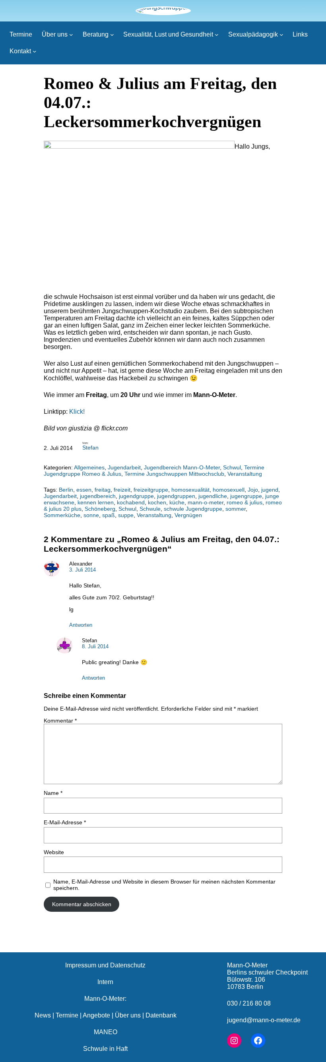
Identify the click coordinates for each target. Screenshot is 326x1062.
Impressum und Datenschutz (105, 965)
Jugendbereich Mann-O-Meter (182, 467)
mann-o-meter (205, 502)
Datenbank (161, 1015)
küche (176, 502)
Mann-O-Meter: (105, 998)
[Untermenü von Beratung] (112, 35)
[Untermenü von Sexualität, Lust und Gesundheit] (217, 35)
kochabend (131, 502)
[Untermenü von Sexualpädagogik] (281, 35)
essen (83, 489)
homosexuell (228, 489)
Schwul (232, 467)
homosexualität (190, 489)
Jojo (253, 489)
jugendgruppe (136, 496)
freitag (103, 489)
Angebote (96, 1015)
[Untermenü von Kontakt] (35, 51)
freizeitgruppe (151, 489)
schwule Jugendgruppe (193, 509)
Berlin (66, 489)
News (43, 1015)
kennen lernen (96, 502)
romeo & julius (244, 502)
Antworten (80, 625)
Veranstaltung (244, 474)
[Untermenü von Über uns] (71, 35)
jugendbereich (98, 496)
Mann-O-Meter (247, 965)
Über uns (128, 1015)
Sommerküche (62, 515)
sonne (91, 515)
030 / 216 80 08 (249, 1003)
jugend (269, 489)
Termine (67, 1015)
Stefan (90, 447)
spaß (108, 515)
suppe (126, 515)
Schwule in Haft (105, 1048)
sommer (235, 509)
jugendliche (212, 496)
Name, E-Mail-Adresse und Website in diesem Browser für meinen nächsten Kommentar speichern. (164, 884)
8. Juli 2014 (95, 646)
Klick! (77, 411)
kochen (157, 502)
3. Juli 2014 (82, 570)
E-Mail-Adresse (65, 822)
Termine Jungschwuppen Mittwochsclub (174, 474)
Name (53, 793)
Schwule (150, 509)
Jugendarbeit (124, 467)
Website (54, 852)
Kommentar (60, 720)
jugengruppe (246, 496)
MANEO (105, 1032)
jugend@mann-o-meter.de (264, 1020)
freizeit (122, 489)
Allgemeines (89, 467)
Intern (105, 982)
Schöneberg (100, 509)
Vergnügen (188, 515)
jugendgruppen (176, 496)
